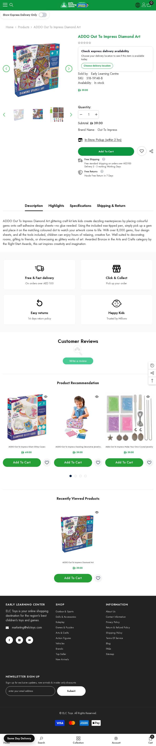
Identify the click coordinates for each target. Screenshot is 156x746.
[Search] (11, 5)
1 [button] (70, 476)
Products (23, 27)
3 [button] (80, 476)
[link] (141, 151)
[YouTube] (29, 640)
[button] (6, 68)
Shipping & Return (111, 205)
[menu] (5, 4)
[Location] (138, 4)
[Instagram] (19, 640)
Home (10, 27)
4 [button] (85, 476)
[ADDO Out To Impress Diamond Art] (78, 533)
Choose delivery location (97, 65)
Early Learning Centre (105, 74)
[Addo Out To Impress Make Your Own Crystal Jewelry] (129, 417)
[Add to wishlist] (47, 462)
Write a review (78, 360)
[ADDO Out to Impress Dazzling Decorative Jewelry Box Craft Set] (78, 417)
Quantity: (84, 107)
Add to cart (106, 151)
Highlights (56, 205)
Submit (71, 691)
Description (34, 205)
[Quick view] (45, 396)
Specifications (80, 205)
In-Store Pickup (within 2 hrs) (103, 140)
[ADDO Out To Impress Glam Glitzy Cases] (27, 417)
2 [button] (75, 476)
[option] (37, 68)
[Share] (149, 151)
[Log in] (144, 5)
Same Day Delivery (19, 738)
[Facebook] (9, 640)
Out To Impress (107, 130)
